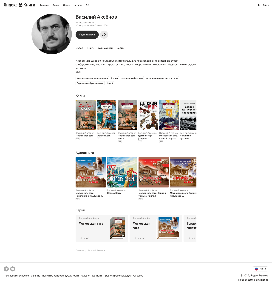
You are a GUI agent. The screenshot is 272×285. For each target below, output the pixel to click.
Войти (266, 5)
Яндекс (263, 279)
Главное (44, 5)
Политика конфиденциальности (60, 275)
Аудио (56, 5)
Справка (138, 275)
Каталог (78, 5)
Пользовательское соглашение (22, 275)
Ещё (78, 71)
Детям (66, 5)
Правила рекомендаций (117, 275)
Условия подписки (91, 275)
